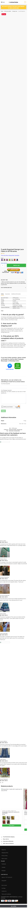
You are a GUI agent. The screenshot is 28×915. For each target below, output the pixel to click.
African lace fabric (7, 11)
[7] (17, 260)
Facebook (4, 863)
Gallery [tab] (2, 293)
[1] (2, 260)
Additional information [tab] (16, 293)
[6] (15, 260)
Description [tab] (7, 293)
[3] (7, 260)
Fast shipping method (6, 287)
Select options (11, 825)
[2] (5, 260)
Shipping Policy (5, 852)
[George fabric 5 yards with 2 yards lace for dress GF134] (11, 799)
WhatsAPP (4, 880)
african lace (11, 430)
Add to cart (16, 265)
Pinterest (3, 870)
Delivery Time (4, 279)
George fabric (17, 430)
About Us (4, 849)
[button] (25, 2)
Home (2, 11)
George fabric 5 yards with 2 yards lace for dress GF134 (10, 813)
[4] (10, 260)
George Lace (14, 11)
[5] (12, 260)
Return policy (4, 858)
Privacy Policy (5, 855)
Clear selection (4, 263)
